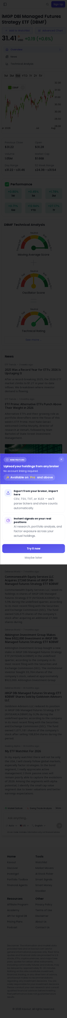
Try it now (33, 548)
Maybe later (33, 558)
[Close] (61, 459)
